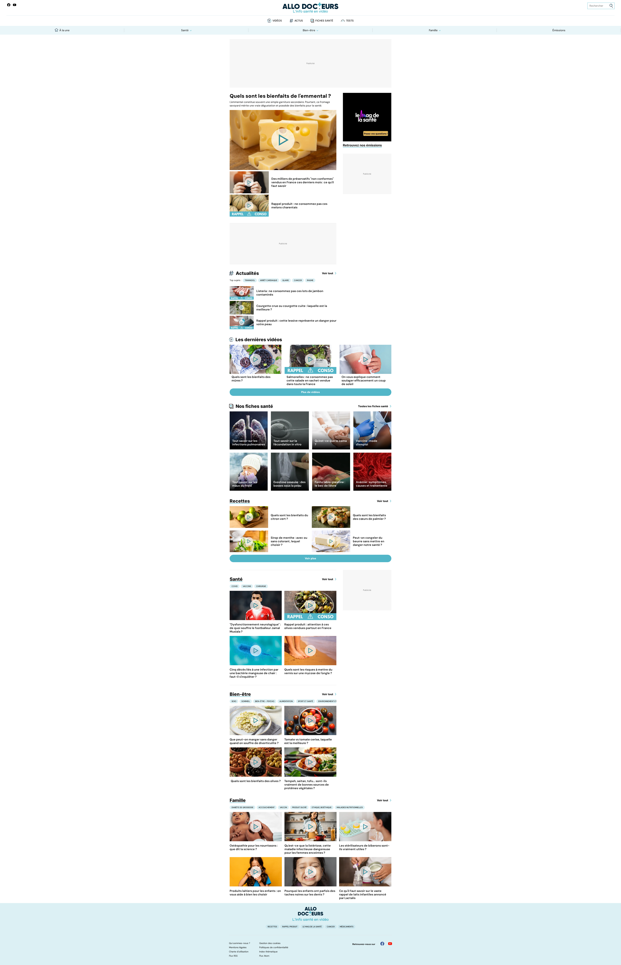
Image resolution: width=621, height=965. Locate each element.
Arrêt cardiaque (268, 280)
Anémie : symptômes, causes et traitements (371, 483)
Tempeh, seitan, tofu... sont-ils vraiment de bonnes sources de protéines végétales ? (306, 784)
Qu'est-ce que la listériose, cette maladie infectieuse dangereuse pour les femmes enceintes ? (307, 849)
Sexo (234, 701)
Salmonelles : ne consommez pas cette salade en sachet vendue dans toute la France (310, 380)
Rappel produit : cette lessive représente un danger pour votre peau (296, 322)
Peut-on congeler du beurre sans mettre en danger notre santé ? (368, 541)
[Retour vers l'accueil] (310, 8)
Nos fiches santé (254, 406)
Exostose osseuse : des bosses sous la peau (289, 483)
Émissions (558, 30)
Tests (350, 20)
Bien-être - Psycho (264, 701)
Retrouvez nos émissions (362, 145)
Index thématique (268, 951)
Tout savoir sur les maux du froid (244, 483)
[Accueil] (311, 914)
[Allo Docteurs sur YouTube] (14, 4)
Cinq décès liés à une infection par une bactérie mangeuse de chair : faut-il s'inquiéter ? (254, 673)
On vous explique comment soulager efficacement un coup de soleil (364, 380)
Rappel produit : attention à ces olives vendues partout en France (307, 626)
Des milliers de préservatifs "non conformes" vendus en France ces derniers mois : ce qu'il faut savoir (302, 182)
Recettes (240, 501)
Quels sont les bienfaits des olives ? (256, 781)
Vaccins (247, 586)
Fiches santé (324, 20)
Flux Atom (264, 955)
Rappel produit (289, 926)
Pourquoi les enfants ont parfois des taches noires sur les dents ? (309, 892)
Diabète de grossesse (242, 807)
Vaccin (283, 807)
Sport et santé (305, 701)
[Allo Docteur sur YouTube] (390, 943)
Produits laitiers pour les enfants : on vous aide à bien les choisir (255, 892)
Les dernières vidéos (258, 339)
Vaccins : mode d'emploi (366, 442)
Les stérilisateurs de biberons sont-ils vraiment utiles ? (364, 847)
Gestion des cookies (269, 943)
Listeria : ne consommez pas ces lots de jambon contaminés (289, 293)
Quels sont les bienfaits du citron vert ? (289, 517)
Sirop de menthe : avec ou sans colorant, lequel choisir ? (289, 541)
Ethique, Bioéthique (322, 807)
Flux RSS (233, 955)
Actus (298, 20)
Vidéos (277, 20)
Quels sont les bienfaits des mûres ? (251, 378)
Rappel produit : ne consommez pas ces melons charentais (299, 205)
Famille (433, 30)
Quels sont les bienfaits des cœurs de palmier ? (369, 517)
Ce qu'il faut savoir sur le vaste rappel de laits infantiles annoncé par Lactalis (362, 894)
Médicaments (346, 926)
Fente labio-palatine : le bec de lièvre (330, 483)
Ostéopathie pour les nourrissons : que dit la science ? (254, 847)
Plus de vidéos (310, 392)
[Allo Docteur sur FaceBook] (8, 4)
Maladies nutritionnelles (350, 807)
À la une (64, 30)
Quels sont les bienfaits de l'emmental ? (280, 96)
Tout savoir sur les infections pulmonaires (248, 442)
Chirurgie (261, 586)
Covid (235, 586)
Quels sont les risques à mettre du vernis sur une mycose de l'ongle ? (308, 671)
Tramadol (250, 280)
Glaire (285, 280)
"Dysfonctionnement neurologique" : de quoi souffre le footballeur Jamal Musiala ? (255, 628)
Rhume (310, 280)
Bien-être (309, 30)
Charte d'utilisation (238, 951)
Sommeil (245, 701)
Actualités (247, 273)
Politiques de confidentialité (273, 947)
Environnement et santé (330, 701)
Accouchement (267, 807)
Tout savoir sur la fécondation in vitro (287, 442)
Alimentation (286, 701)
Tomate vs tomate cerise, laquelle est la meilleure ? (308, 741)
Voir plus (310, 558)
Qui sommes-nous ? (239, 943)
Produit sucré (299, 807)
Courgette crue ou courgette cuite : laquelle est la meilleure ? (291, 307)
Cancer (298, 280)
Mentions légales (237, 947)
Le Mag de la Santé (312, 926)
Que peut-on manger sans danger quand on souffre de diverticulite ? (254, 741)
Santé (185, 30)
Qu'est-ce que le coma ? (331, 442)
